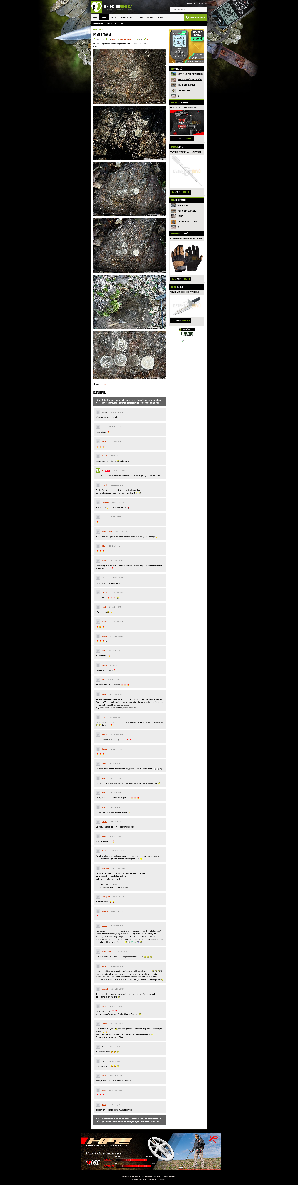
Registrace (203, 3)
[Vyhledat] (204, 9)
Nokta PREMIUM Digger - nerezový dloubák (184, 292)
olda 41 (104, 822)
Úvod (95, 17)
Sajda (103, 778)
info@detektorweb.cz (169, 1176)
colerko (104, 665)
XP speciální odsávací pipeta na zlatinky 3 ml (185, 152)
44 (147, 39)
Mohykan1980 (106, 951)
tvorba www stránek (159, 1179)
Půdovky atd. (111, 23)
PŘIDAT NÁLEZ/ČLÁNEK (197, 17)
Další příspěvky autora (127, 39)
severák (104, 485)
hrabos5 (104, 621)
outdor (104, 836)
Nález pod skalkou (184, 90)
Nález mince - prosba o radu (187, 222)
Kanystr (180, 216)
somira (104, 763)
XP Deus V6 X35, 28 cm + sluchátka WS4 (183, 107)
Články (114, 17)
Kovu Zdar (105, 851)
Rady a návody (126, 17)
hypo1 (114, 39)
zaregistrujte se (134, 403)
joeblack (104, 926)
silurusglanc (106, 897)
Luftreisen (105, 502)
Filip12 (104, 1006)
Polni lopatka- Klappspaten (187, 85)
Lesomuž (105, 989)
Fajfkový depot (183, 205)
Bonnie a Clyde (107, 531)
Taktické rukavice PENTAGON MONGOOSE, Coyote (186, 239)
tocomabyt (105, 868)
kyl (103, 680)
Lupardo (104, 592)
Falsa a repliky (98, 23)
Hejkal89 (105, 456)
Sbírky (123, 23)
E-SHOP (160, 17)
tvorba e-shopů (148, 1179)
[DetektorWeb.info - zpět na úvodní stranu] (113, 7)
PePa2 (104, 1105)
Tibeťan (104, 1024)
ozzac (104, 1090)
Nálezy (104, 17)
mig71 (104, 441)
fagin (103, 517)
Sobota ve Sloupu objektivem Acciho (190, 74)
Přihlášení (191, 3)
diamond (104, 749)
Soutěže (140, 17)
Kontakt (150, 17)
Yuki (103, 650)
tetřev (104, 427)
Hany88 (104, 560)
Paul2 (103, 793)
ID (178, 96)
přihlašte (154, 403)
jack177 (104, 636)
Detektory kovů (147, 1176)
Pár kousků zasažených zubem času (190, 79)
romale (104, 1076)
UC (103, 470)
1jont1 (104, 607)
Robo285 (105, 911)
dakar (104, 546)
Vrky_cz (104, 734)
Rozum (104, 807)
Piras (103, 717)
